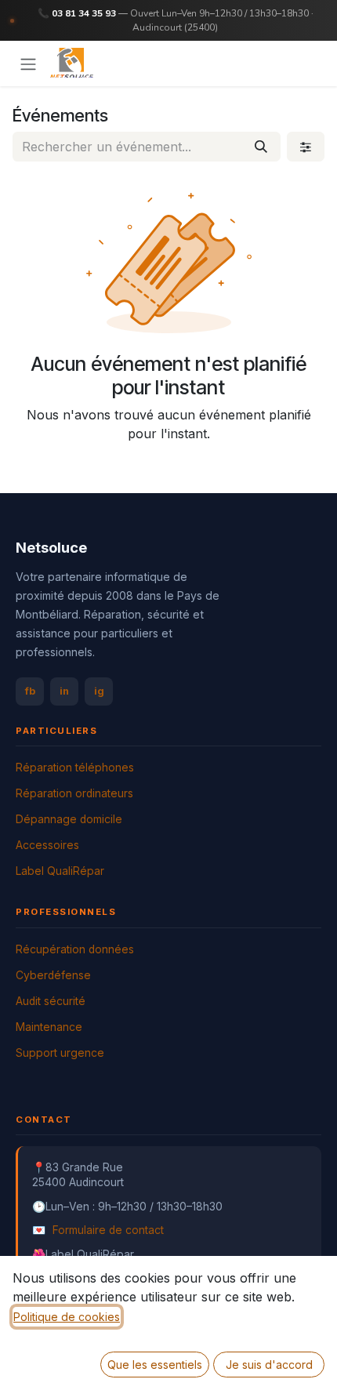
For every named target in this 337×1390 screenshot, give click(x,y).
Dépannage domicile (69, 819)
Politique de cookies (66, 1316)
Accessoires (47, 845)
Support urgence (60, 1053)
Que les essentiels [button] (154, 1364)
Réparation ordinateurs (74, 793)
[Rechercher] (261, 147)
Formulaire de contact (108, 1230)
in (64, 691)
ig (99, 691)
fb (30, 691)
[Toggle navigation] (28, 63)
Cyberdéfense (53, 975)
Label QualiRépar (60, 871)
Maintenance (49, 1027)
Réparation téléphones (75, 767)
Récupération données (75, 949)
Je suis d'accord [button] (269, 1364)
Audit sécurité (50, 1001)
